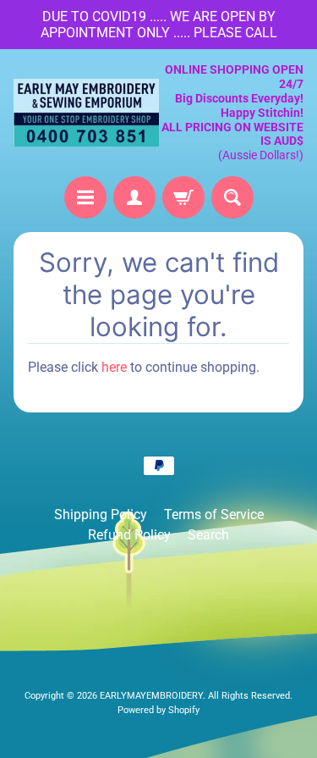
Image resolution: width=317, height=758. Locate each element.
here (114, 367)
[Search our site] (232, 197)
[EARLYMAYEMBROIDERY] (86, 113)
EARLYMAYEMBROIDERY (151, 695)
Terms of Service (214, 514)
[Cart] (183, 197)
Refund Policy (129, 535)
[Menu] (85, 197)
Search (208, 535)
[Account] (134, 197)
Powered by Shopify (158, 710)
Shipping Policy (100, 514)
